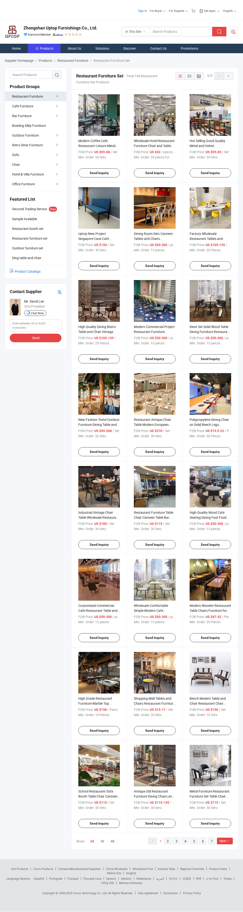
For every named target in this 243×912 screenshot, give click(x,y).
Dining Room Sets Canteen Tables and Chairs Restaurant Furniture (153, 238)
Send (35, 338)
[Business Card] (59, 292)
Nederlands (143, 878)
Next (223, 841)
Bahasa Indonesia (130, 883)
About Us (74, 48)
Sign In (142, 11)
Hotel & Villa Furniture (28, 174)
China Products (43, 869)
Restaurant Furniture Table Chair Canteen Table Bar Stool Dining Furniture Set (153, 517)
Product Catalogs (28, 271)
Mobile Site (114, 873)
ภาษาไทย (212, 878)
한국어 (173, 878)
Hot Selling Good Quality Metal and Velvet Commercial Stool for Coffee (210, 145)
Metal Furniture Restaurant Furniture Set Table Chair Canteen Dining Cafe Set (209, 796)
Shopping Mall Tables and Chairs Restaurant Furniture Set (154, 703)
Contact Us (158, 48)
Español (39, 878)
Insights (131, 873)
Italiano (111, 878)
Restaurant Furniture (27, 96)
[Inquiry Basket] (194, 11)
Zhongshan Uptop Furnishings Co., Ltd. (60, 27)
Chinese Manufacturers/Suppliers (79, 869)
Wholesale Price (142, 869)
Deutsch (126, 878)
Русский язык (92, 878)
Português (55, 878)
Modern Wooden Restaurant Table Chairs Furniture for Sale (210, 610)
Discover (129, 48)
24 (92, 841)
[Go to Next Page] (228, 76)
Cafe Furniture (22, 106)
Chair (16, 164)
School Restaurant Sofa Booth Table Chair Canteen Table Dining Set (97, 796)
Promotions (189, 48)
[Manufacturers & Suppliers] (35, 9)
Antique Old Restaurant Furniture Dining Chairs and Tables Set (154, 796)
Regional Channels (192, 869)
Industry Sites (166, 869)
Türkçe (227, 878)
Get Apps (209, 11)
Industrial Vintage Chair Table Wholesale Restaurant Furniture (98, 517)
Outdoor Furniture (25, 135)
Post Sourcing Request (233, 31)
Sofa (15, 154)
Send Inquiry (99, 173)
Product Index (218, 869)
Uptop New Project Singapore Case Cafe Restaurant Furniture (93, 238)
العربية (160, 878)
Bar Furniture (22, 116)
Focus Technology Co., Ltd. (90, 893)
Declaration (170, 893)
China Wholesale (116, 869)
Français (73, 878)
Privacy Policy (192, 893)
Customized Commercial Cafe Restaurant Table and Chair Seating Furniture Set (98, 610)
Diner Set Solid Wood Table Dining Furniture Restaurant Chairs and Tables (210, 331)
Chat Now (37, 313)
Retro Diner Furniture (27, 145)
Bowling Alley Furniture (29, 125)
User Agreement (148, 893)
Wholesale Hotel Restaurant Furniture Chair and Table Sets (154, 145)
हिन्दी (198, 878)
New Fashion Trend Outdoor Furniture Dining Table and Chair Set (99, 424)
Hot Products (19, 869)
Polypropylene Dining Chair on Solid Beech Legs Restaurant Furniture (209, 424)
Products (46, 48)
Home (16, 48)
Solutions (102, 48)
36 (102, 841)
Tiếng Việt (107, 883)
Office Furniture (23, 184)
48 (112, 841)
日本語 (186, 878)
